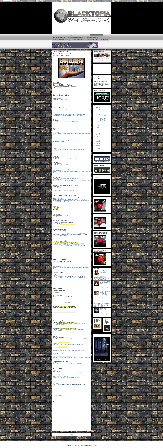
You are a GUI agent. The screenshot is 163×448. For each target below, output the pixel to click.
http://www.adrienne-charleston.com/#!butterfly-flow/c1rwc (68, 210)
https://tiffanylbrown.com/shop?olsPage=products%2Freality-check (70, 158)
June (98, 109)
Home (54, 35)
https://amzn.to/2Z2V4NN (63, 164)
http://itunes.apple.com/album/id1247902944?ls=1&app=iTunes (64, 307)
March (98, 127)
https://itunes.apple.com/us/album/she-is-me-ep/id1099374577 (69, 389)
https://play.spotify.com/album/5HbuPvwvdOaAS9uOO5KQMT (69, 377)
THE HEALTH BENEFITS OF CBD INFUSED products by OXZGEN (105, 292)
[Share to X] (58, 395)
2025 (97, 133)
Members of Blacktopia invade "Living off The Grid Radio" (101, 301)
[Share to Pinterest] (61, 395)
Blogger (95, 445)
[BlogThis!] (57, 395)
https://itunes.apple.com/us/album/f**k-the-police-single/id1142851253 (71, 344)
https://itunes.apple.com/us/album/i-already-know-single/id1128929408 (70, 372)
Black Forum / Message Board (77, 39)
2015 (97, 150)
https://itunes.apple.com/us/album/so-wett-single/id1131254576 (70, 363)
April (98, 125)
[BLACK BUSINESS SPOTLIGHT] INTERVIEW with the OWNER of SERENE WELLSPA (104, 272)
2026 (97, 107)
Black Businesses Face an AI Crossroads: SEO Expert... (102, 115)
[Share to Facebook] (59, 395)
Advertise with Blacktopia (92, 39)
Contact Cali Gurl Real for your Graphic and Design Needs (105, 282)
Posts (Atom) (74, 437)
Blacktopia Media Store (97, 35)
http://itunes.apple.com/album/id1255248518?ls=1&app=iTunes (64, 310)
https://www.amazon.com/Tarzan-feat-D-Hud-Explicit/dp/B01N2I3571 (71, 350)
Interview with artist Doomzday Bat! (103, 309)
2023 (97, 136)
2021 (97, 140)
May (98, 123)
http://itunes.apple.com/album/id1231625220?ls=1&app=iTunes (64, 312)
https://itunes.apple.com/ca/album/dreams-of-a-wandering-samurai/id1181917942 (73, 338)
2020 (97, 141)
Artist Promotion (104, 39)
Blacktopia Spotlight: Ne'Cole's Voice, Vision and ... (102, 112)
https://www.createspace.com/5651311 (64, 226)
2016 (97, 148)
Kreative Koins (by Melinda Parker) (93, 37)
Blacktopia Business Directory (65, 35)
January (98, 130)
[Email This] (56, 395)
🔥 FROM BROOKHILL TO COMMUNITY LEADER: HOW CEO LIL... (101, 120)
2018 (97, 145)
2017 (97, 146)
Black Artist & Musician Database (81, 35)
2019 (97, 143)
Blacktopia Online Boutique (59, 37)
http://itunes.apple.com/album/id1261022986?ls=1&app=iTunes (64, 296)
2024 (97, 134)
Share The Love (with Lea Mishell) (60, 39)
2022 (97, 138)
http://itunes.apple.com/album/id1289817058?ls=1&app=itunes (64, 302)
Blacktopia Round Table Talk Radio (75, 37)
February (99, 129)
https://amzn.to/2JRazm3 (63, 99)
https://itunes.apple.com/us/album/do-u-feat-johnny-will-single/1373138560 (70, 384)
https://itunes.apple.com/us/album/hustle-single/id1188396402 (70, 332)
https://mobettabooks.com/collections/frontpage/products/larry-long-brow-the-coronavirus (70, 89)
